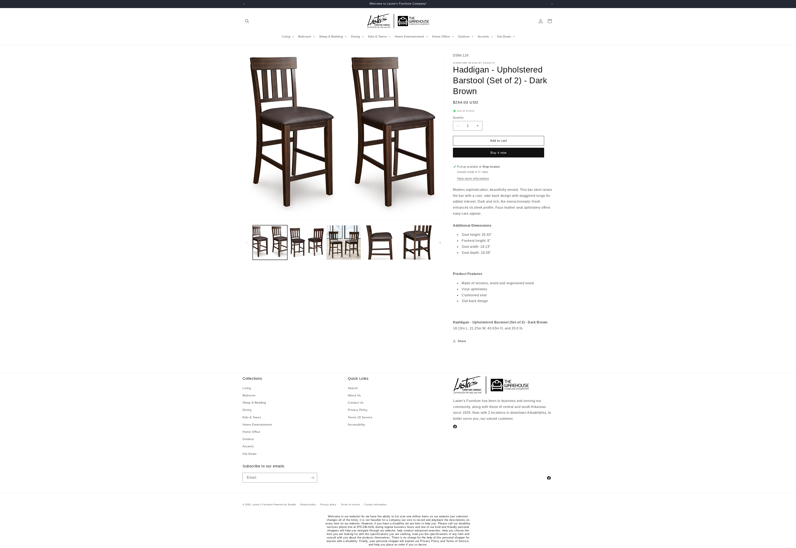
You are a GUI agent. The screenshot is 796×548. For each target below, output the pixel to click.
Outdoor (248, 439)
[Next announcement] (552, 4)
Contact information (375, 504)
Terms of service (350, 504)
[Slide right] (440, 242)
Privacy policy (328, 504)
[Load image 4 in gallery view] (380, 242)
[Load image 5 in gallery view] (417, 242)
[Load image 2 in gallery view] (306, 242)
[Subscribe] (312, 478)
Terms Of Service (360, 417)
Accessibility (356, 424)
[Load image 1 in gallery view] (270, 242)
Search (353, 388)
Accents (248, 446)
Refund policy (308, 504)
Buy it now (498, 152)
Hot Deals (249, 453)
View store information (473, 178)
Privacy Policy (358, 410)
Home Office (251, 432)
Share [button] (462, 341)
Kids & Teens (252, 417)
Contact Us (356, 402)
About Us (354, 395)
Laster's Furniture (262, 504)
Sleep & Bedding (254, 402)
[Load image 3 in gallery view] (343, 242)
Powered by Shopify (284, 504)
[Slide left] (247, 242)
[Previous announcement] (244, 4)
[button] (247, 21)
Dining (247, 410)
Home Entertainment (257, 424)
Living (247, 388)
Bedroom (249, 395)
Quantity (458, 117)
